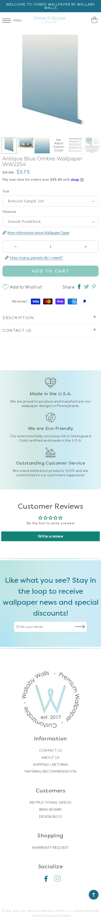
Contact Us (50, 750)
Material (9, 212)
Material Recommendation (50, 771)
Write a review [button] (50, 536)
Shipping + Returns (50, 765)
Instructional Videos (51, 802)
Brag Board (50, 809)
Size (5, 191)
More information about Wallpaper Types (38, 232)
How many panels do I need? (36, 257)
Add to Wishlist (26, 287)
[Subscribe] (80, 626)
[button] (94, 19)
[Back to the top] (94, 895)
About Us (50, 757)
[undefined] (9, 85)
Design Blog (50, 817)
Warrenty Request (50, 848)
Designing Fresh (58, 915)
